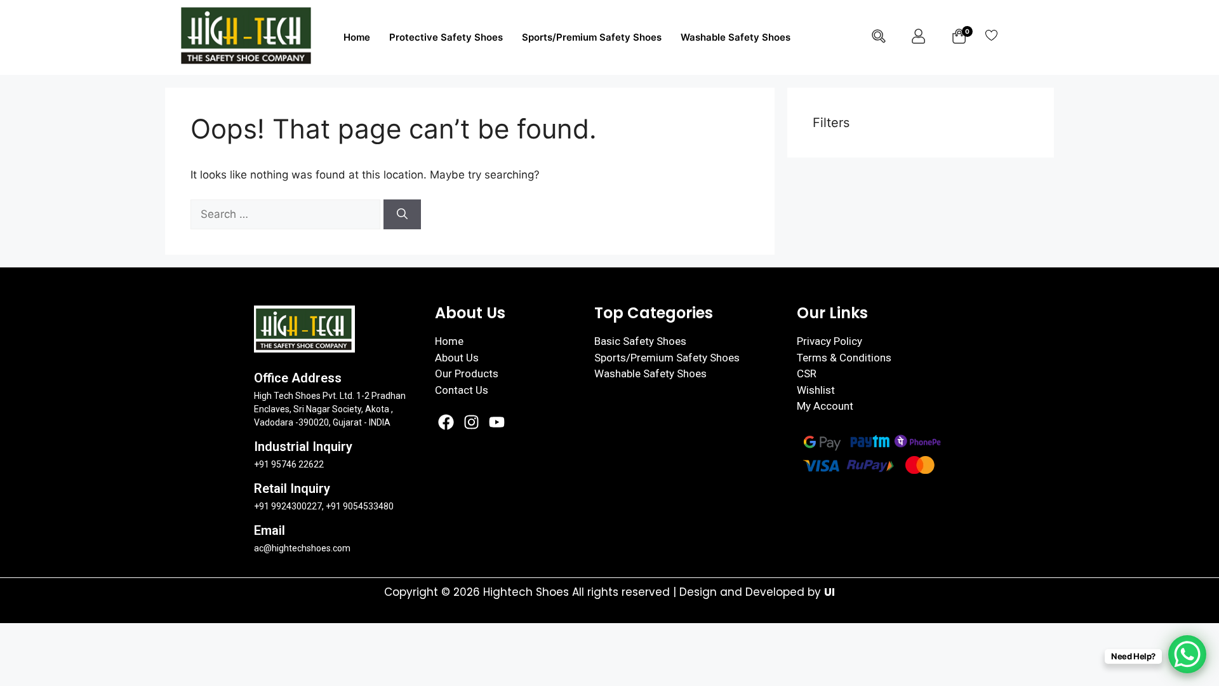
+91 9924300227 (288, 506)
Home (356, 37)
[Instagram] (471, 422)
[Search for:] (286, 214)
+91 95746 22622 (289, 464)
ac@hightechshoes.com (302, 548)
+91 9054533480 (360, 506)
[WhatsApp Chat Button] (1187, 654)
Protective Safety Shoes (446, 37)
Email (269, 530)
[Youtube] (497, 422)
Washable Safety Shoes (735, 37)
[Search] (402, 214)
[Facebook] (446, 422)
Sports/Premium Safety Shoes (592, 37)
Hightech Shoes (527, 592)
